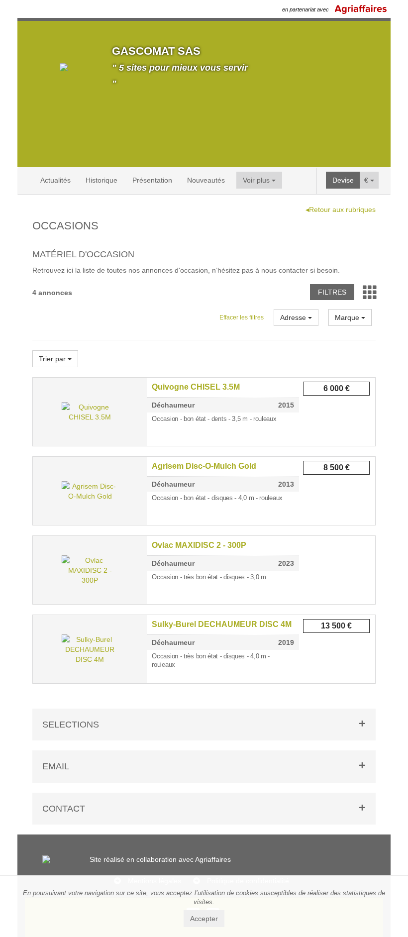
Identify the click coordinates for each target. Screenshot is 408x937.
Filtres (332, 292)
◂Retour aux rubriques (341, 209)
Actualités (55, 180)
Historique (101, 180)
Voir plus (257, 180)
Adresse (294, 317)
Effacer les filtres (241, 317)
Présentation (152, 180)
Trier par (53, 359)
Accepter (204, 919)
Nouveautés (206, 180)
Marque (348, 317)
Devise (343, 180)
